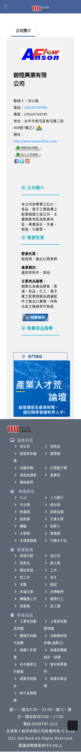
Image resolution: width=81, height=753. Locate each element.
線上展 (55, 563)
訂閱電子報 (58, 468)
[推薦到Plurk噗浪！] (27, 161)
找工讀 (55, 606)
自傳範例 (57, 592)
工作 (53, 570)
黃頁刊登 (26, 556)
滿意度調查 (28, 475)
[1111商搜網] (41, 8)
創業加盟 (57, 512)
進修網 (25, 519)
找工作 (25, 577)
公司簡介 (23, 31)
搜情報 (55, 453)
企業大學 (57, 519)
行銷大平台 (58, 540)
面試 (53, 584)
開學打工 (57, 599)
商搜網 (25, 512)
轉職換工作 (28, 599)
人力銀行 (57, 497)
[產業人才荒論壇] (42, 388)
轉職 (23, 526)
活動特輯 (26, 468)
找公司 (25, 446)
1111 (23, 497)
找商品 (55, 446)
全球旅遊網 (28, 540)
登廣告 (55, 475)
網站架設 (26, 570)
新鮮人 (55, 526)
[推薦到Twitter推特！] (22, 161)
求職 (23, 584)
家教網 (55, 533)
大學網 (25, 533)
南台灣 (55, 505)
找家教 (25, 606)
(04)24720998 (35, 107)
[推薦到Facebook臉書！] (16, 161)
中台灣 (25, 505)
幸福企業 (26, 592)
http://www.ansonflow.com (35, 141)
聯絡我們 (26, 482)
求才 (53, 577)
